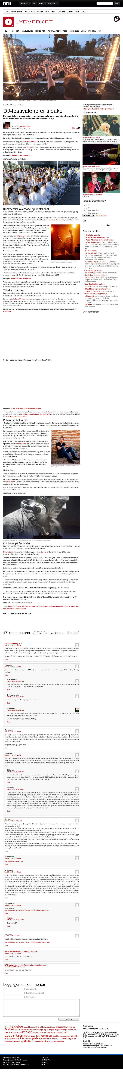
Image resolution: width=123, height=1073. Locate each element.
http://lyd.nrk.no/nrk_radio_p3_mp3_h (98, 109)
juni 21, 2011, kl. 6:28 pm (13, 732)
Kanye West (67, 1030)
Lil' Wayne (59, 1032)
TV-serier (61, 11)
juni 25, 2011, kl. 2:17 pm (13, 936)
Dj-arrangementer (31, 606)
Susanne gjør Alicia (93, 270)
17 (77, 129)
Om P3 (84, 11)
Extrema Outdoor (29, 142)
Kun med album (94, 213)
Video (65, 31)
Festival (9, 1029)
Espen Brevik (92, 253)
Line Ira (89, 277)
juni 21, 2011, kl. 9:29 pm (15, 697)
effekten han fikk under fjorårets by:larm (37, 414)
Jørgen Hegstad (55, 1030)
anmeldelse (13, 1026)
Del (73, 128)
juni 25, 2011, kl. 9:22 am (15, 920)
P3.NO (7, 11)
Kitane (89, 305)
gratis (16, 1029)
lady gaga (43, 1032)
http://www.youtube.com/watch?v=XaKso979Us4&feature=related (27, 910)
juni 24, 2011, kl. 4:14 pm (13, 905)
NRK (7, 3)
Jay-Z (45, 1030)
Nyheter (24, 3)
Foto (77, 11)
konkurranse (15, 1032)
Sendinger (15, 31)
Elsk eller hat (69, 1027)
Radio (41, 3)
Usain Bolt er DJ (24, 444)
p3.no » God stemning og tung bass (19, 951)
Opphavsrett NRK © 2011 (11, 1058)
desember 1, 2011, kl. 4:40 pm (15, 967)
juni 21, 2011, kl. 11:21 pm (13, 821)
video (47, 1041)
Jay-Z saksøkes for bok (95, 284)
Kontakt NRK (46, 1060)
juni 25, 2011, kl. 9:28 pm (13, 953)
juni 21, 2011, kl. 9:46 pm (13, 755)
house (73, 606)
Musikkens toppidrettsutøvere (97, 289)
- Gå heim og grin (92, 235)
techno (18, 608)
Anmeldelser (27, 31)
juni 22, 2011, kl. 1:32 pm (15, 710)
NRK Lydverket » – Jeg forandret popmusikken (24, 965)
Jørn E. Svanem (93, 291)
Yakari (89, 286)
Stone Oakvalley (11, 644)
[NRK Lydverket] (28, 26)
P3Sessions (27, 1039)
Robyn (73, 1039)
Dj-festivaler (43, 606)
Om (100, 31)
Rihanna (59, 1039)
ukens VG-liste (19, 299)
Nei (89, 208)
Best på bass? (91, 251)
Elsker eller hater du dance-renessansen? (26, 408)
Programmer (16, 11)
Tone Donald (16, 1062)
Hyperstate (21, 236)
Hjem (6, 31)
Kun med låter (93, 210)
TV (34, 3)
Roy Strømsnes (22, 1060)
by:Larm (60, 1027)
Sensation (32, 147)
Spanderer (74, 31)
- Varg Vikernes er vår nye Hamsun (99, 240)
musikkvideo (9, 1039)
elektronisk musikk (56, 606)
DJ (23, 606)
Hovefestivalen (8, 552)
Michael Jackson (65, 1036)
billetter (52, 1027)
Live (65, 1032)
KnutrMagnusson (93, 242)
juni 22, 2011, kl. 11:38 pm (15, 789)
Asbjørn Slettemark (42, 1027)
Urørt (70, 11)
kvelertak (36, 1032)
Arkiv (83, 31)
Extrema (67, 606)
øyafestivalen (59, 1042)
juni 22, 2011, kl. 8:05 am (13, 858)
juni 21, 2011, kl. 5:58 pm (13, 667)
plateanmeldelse (45, 1039)
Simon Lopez (91, 273)
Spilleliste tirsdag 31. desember (92, 194)
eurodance (7, 312)
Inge (9, 918)
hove (21, 1029)
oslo (17, 1039)
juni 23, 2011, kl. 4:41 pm (13, 872)
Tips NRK (45, 1058)
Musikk (40, 11)
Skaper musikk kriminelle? (21, 279)
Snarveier (51, 3)
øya (51, 1042)
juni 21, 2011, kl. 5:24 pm (13, 645)
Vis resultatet (101, 215)
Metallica (56, 1036)
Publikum (92, 31)
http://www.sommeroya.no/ (14, 861)
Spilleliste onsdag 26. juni (96, 275)
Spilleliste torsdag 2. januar (91, 137)
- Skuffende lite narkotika (20, 155)
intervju (39, 1030)
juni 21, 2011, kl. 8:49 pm (15, 681)
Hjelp (43, 1064)
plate (35, 1038)
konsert (27, 1032)
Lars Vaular (51, 1032)
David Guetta (10, 482)
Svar (6, 659)
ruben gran (16, 1042)
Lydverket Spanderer (30, 1036)
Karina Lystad (25, 126)
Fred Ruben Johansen (95, 237)
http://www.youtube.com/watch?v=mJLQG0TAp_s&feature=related (27, 942)
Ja (89, 205)
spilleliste (27, 1041)
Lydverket (6, 104)
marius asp (46, 1036)
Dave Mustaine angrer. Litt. (96, 294)
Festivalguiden (54, 31)
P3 (21, 1038)
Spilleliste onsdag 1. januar (91, 166)
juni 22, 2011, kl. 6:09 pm (15, 772)
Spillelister (30, 11)
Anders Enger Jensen (95, 262)
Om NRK (44, 1062)
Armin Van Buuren (57, 220)
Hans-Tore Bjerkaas (22, 1064)
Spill (53, 11)
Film (47, 11)
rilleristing (66, 1038)
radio (54, 1039)
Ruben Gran (91, 296)
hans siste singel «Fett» (18, 416)
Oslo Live (45, 552)
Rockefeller (8, 1042)
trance (24, 608)
